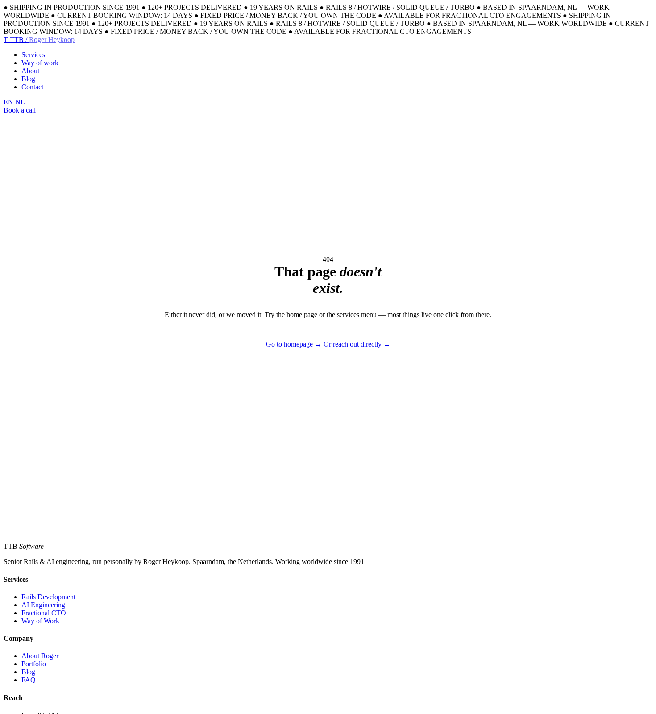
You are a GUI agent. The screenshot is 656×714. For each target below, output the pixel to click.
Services (33, 54)
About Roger (39, 656)
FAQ (28, 680)
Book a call (20, 110)
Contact (32, 87)
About (30, 71)
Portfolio (33, 664)
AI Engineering (43, 605)
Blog (28, 79)
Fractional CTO (43, 613)
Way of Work (40, 621)
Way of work (39, 63)
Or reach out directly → (357, 344)
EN (8, 102)
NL (20, 102)
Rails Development (48, 597)
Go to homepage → (294, 344)
